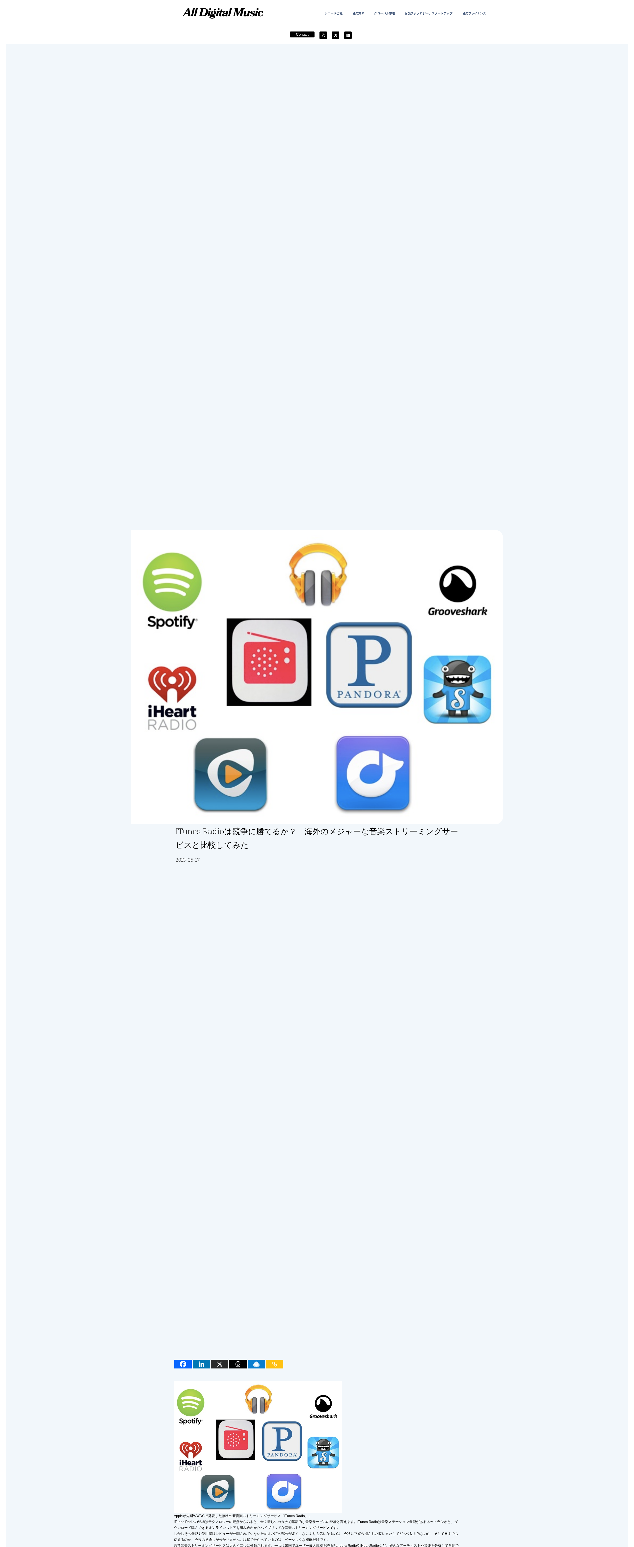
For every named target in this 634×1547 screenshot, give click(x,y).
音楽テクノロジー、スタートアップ (428, 13)
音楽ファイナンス (474, 13)
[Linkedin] (348, 35)
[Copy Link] (274, 1364)
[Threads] (238, 1364)
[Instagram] (323, 35)
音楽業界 (358, 13)
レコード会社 (334, 13)
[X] (219, 1364)
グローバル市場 (384, 13)
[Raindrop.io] (256, 1364)
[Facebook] (183, 1364)
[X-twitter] (335, 35)
